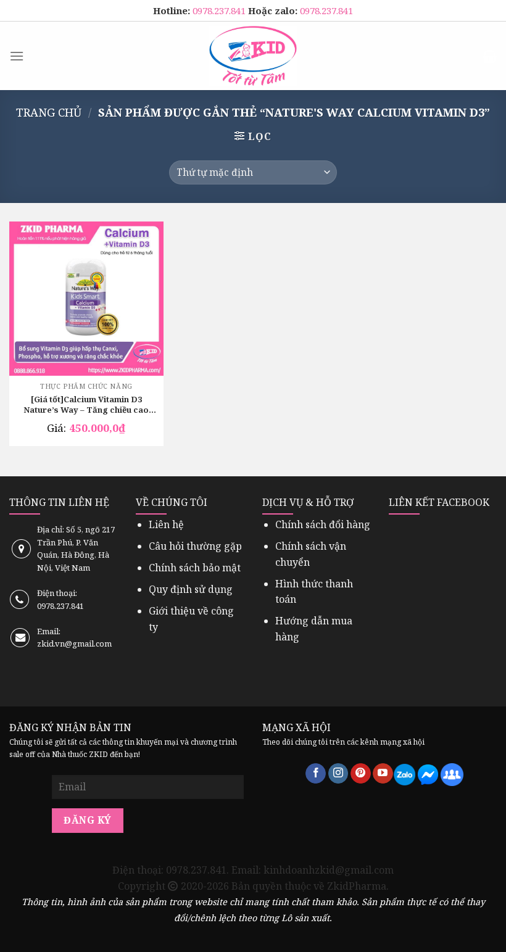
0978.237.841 (220, 10)
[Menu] (16, 56)
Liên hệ (166, 524)
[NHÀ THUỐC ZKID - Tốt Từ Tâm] (253, 56)
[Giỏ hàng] (490, 56)
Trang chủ (48, 112)
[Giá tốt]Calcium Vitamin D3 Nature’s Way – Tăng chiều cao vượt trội (86, 405)
